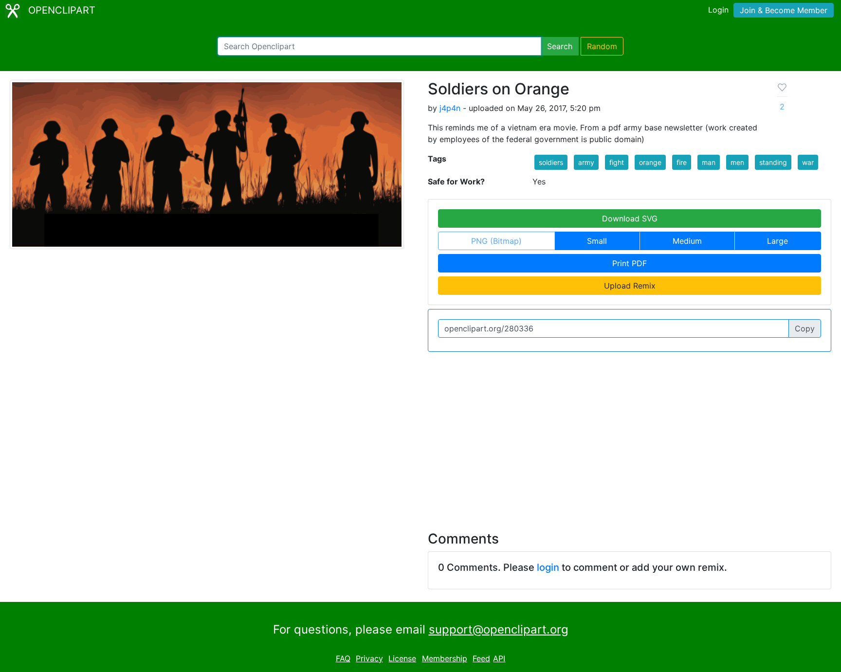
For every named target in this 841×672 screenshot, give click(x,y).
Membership (444, 658)
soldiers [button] (551, 162)
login (548, 567)
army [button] (586, 162)
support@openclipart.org (498, 629)
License (402, 658)
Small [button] (597, 241)
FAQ (343, 658)
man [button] (708, 162)
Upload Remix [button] (630, 286)
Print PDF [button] (629, 263)
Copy (805, 328)
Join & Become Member (783, 10)
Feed (481, 658)
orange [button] (650, 162)
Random (602, 46)
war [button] (808, 162)
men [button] (737, 162)
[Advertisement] (420, 435)
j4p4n (449, 108)
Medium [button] (687, 241)
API (499, 658)
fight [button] (616, 162)
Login (718, 10)
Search (559, 46)
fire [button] (681, 162)
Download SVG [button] (630, 218)
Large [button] (777, 241)
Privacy (369, 658)
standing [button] (773, 162)
